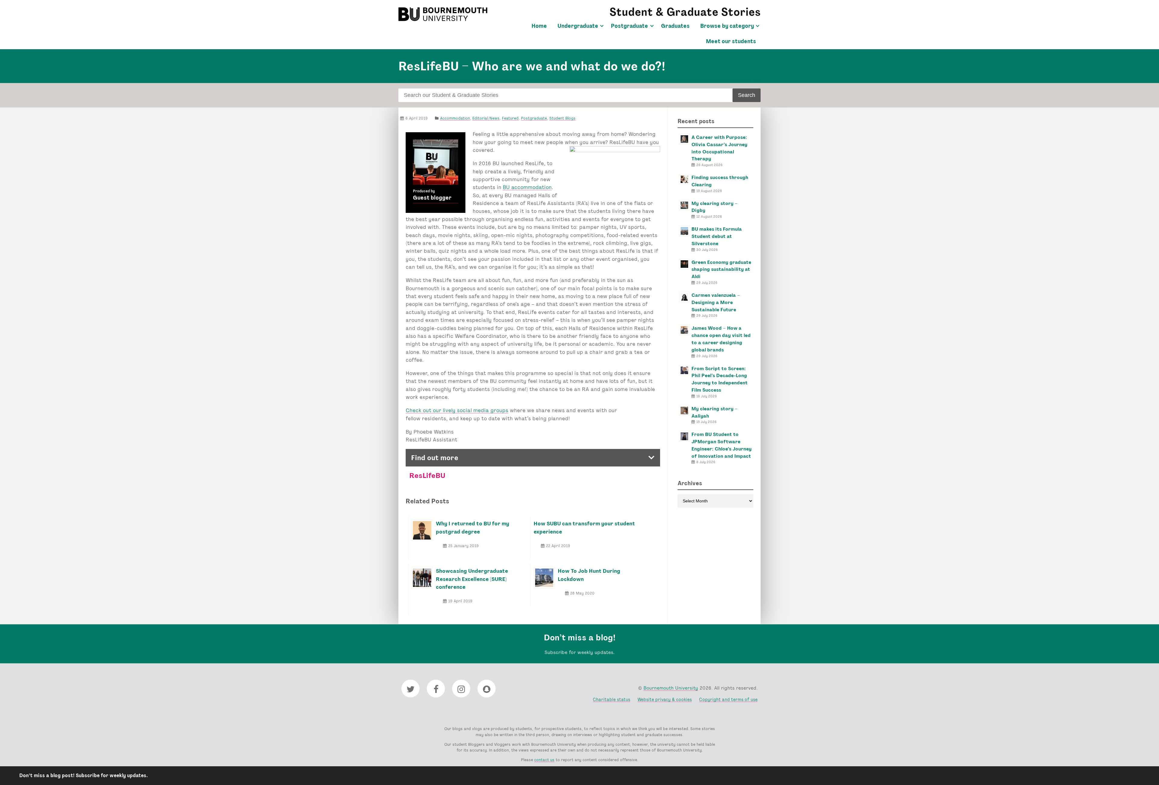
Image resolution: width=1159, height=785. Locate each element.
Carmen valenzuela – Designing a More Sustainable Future (715, 302)
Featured (510, 118)
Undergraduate (577, 26)
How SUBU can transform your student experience (584, 527)
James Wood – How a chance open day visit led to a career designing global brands (721, 339)
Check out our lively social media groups (457, 410)
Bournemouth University (443, 14)
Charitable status (611, 699)
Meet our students (731, 41)
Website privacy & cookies (664, 699)
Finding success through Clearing (719, 181)
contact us (544, 759)
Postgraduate (629, 26)
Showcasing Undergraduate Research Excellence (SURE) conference (472, 578)
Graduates (675, 26)
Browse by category (727, 26)
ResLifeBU (427, 475)
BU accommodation (527, 187)
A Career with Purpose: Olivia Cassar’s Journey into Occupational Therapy (719, 148)
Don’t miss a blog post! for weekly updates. (83, 775)
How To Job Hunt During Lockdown (589, 574)
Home (539, 26)
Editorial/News (486, 118)
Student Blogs (562, 118)
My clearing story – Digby (714, 207)
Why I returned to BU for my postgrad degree (472, 527)
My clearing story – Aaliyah (714, 412)
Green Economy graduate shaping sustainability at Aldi (721, 269)
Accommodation (455, 118)
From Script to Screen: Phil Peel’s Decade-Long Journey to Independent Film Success (719, 379)
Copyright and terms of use (728, 699)
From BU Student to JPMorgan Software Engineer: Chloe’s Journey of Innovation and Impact (721, 445)
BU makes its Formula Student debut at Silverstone (716, 236)
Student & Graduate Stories (685, 12)
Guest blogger (432, 197)
